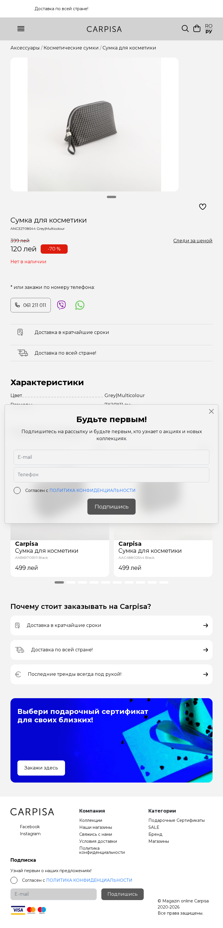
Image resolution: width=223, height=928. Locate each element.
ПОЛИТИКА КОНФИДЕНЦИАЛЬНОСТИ (92, 490)
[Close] (211, 411)
